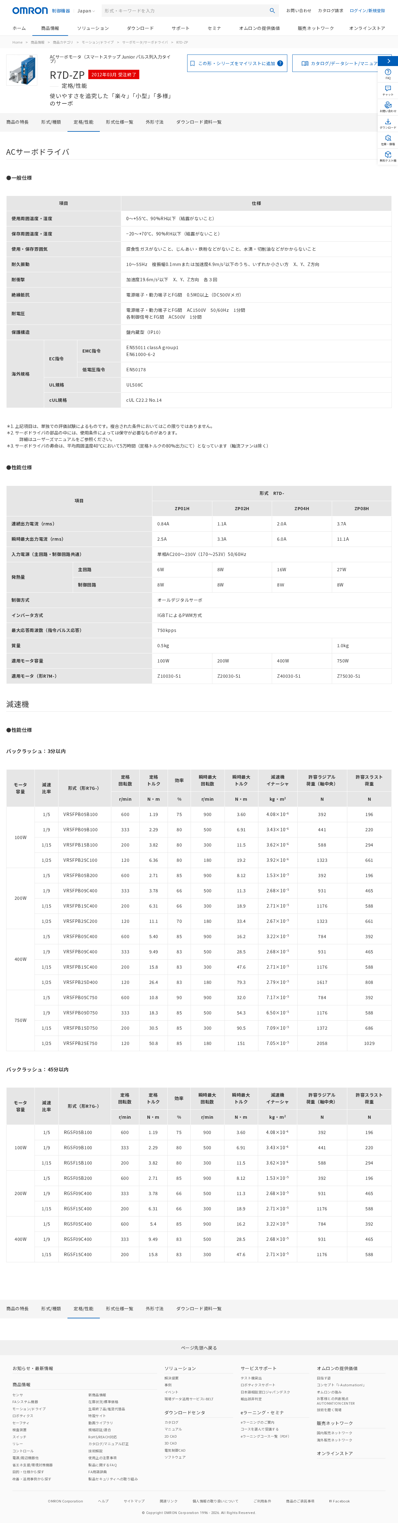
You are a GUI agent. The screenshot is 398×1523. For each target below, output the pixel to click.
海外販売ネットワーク (334, 1439)
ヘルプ (103, 1500)
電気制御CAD (175, 1450)
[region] (199, 302)
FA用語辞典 (97, 1471)
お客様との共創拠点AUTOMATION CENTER (336, 1400)
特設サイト (97, 1415)
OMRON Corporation (65, 1500)
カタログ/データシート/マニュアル (346, 63)
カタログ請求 (331, 10)
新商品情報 (97, 1394)
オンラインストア (367, 28)
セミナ (214, 28)
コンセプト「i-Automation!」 (341, 1384)
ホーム (19, 28)
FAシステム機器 (25, 1401)
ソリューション (93, 28)
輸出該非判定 (251, 1398)
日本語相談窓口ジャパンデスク (265, 1391)
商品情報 (50, 28)
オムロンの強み (329, 1391)
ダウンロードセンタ (184, 1412)
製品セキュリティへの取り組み (113, 1478)
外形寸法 (155, 122)
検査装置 (19, 1429)
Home (17, 42)
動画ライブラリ (100, 1422)
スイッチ (19, 1436)
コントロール (23, 1450)
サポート (181, 28)
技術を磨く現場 (329, 1409)
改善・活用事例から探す (31, 1478)
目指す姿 (324, 1377)
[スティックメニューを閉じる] (388, 61)
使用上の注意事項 (102, 1457)
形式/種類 (51, 122)
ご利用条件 (262, 1500)
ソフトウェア (175, 1456)
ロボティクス (22, 1415)
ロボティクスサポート (258, 1384)
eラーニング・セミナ (262, 1412)
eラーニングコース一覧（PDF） (266, 1436)
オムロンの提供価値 (259, 28)
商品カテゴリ (63, 42)
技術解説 (95, 1450)
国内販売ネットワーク (334, 1432)
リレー (17, 1443)
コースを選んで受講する (260, 1428)
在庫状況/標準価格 (103, 1401)
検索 (272, 11)
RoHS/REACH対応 (102, 1436)
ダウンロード (140, 28)
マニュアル (173, 1428)
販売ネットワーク (316, 28)
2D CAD (170, 1436)
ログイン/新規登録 (367, 10)
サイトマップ (134, 1500)
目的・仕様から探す (28, 1471)
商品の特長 (17, 122)
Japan (84, 10)
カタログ (171, 1422)
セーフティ (21, 1422)
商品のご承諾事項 (300, 1500)
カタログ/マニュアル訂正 (108, 1443)
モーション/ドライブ (98, 42)
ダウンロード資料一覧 (199, 122)
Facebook (341, 1500)
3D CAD (170, 1442)
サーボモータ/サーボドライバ (145, 42)
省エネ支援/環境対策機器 (32, 1464)
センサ (17, 1394)
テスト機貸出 (251, 1377)
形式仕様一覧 (119, 122)
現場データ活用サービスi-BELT (189, 1398)
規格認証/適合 (99, 1429)
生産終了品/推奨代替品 (106, 1408)
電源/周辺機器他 (25, 1457)
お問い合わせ (299, 10)
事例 (168, 1384)
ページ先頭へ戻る (199, 1348)
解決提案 (171, 1377)
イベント (171, 1391)
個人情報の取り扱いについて (215, 1500)
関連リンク (169, 1500)
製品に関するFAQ (102, 1464)
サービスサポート (259, 1368)
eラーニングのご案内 (258, 1422)
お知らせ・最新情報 (32, 1368)
